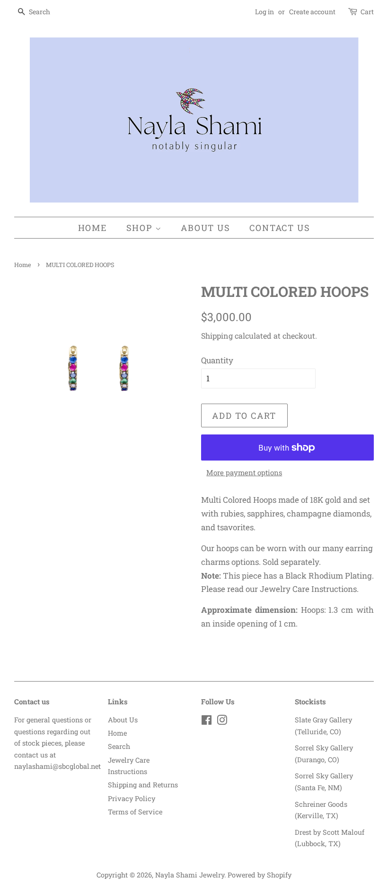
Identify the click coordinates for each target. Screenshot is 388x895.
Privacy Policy (131, 798)
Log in (264, 11)
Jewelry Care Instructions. (309, 588)
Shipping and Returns (143, 784)
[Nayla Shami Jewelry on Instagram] (222, 721)
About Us (205, 227)
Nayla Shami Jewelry (189, 874)
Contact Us (279, 227)
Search (119, 746)
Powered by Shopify (259, 874)
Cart (367, 11)
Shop (140, 227)
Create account (312, 11)
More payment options (244, 472)
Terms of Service (135, 811)
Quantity (217, 360)
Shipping (217, 336)
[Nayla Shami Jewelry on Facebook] (206, 721)
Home (92, 227)
